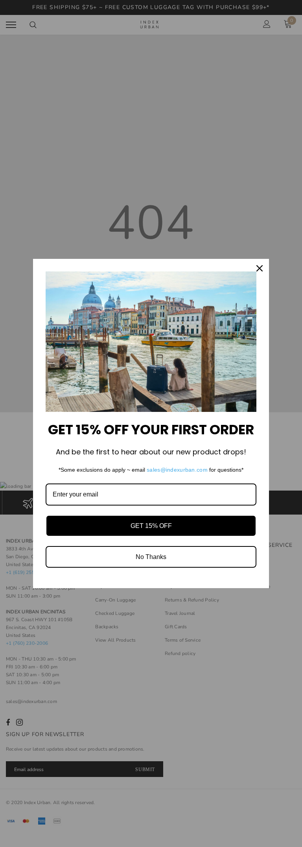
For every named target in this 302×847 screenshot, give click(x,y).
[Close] (259, 268)
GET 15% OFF (151, 525)
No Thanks (151, 557)
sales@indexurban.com (177, 470)
